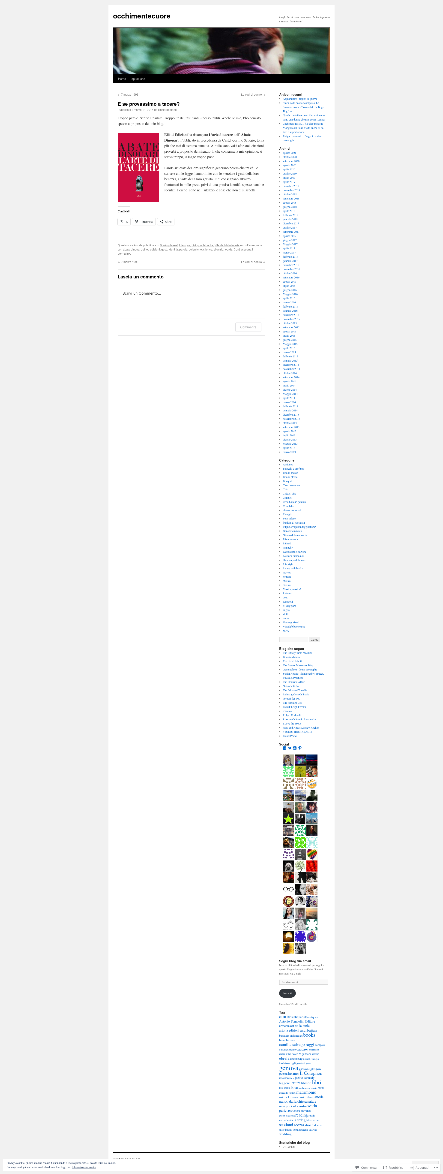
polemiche (195, 249)
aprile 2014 (289, 398)
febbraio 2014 (290, 406)
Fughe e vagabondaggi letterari (299, 526)
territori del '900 (291, 698)
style (281, 1129)
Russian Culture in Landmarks (299, 719)
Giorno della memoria (295, 535)
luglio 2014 (289, 385)
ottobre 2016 (290, 273)
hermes (293, 1073)
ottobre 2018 (290, 194)
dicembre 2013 (291, 414)
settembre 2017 (291, 231)
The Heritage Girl (292, 702)
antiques (313, 1017)
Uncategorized (291, 622)
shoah (309, 1125)
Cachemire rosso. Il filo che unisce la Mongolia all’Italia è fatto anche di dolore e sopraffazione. (303, 128)
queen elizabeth (287, 1115)
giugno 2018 (290, 206)
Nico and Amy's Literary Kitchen (301, 727)
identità (173, 249)
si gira (286, 610)
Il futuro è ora (290, 539)
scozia (299, 1124)
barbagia (284, 1036)
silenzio (218, 249)
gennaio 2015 (290, 360)
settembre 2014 (291, 377)
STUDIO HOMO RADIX (297, 731)
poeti (285, 597)
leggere (284, 1082)
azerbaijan (308, 1030)
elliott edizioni (151, 249)
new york (286, 1106)
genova (288, 1067)
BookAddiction (291, 657)
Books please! (169, 245)
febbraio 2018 (290, 215)
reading (301, 1115)
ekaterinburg (295, 1059)
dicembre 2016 (291, 265)
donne (315, 1054)
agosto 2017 (289, 236)
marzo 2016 (289, 302)
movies (287, 572)
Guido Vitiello (291, 686)
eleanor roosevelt (292, 510)
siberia (318, 1125)
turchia (304, 1129)
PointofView (290, 736)
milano (309, 1097)
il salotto (284, 1078)
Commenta (248, 327)
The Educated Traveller (295, 690)
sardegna (302, 1120)
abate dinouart (132, 249)
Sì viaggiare (289, 605)
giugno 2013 (290, 439)
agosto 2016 (289, 281)
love (294, 1087)
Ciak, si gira (289, 493)
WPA (286, 630)
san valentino (286, 1120)
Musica (287, 576)
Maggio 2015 (290, 344)
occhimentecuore (142, 16)
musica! (287, 580)
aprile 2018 (289, 211)
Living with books (202, 245)
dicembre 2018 (291, 186)
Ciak (285, 489)
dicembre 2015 (291, 315)
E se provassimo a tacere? (149, 103)
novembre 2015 (291, 319)
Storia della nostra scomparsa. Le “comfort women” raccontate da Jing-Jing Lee (303, 107)
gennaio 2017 (290, 261)
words (228, 249)
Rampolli (288, 601)
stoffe (286, 614)
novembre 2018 (291, 190)
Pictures (287, 593)
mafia (321, 1088)
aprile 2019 (289, 182)
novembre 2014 (291, 369)
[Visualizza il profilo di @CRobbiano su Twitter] (290, 748)
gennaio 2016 (290, 310)
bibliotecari (296, 1036)
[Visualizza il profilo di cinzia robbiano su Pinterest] (300, 748)
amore (285, 1016)
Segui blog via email (295, 961)
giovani (304, 1068)
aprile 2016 (289, 298)
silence (207, 249)
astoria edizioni (289, 1030)
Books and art (290, 472)
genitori (300, 1063)
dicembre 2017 (291, 223)
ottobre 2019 (290, 173)
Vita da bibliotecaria (227, 245)
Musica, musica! (292, 589)
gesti (164, 249)
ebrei (283, 1058)
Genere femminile (292, 531)
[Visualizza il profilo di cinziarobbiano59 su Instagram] (295, 748)
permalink (124, 253)
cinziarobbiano (167, 110)
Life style (184, 245)
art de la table (300, 1025)
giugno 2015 (290, 339)
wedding (285, 1134)
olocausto (299, 1106)
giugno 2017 (290, 240)
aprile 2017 (289, 248)
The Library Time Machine (297, 653)
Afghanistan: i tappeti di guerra (300, 98)
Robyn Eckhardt (292, 715)
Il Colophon (311, 1073)
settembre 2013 (291, 427)
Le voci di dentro (253, 94)
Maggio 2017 (290, 244)
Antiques (288, 464)
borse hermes (287, 1040)
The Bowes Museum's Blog (298, 665)
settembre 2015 (291, 327)
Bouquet (287, 481)
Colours (287, 497)
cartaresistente (287, 1049)
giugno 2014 (290, 389)
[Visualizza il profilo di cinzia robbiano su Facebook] (285, 748)
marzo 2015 (289, 352)
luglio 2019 (289, 177)
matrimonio (306, 1092)
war (315, 1129)
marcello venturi (287, 1092)
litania (287, 1088)
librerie (306, 1082)
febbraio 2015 (290, 356)
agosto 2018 (289, 202)
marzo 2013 (289, 452)
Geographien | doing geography (300, 669)
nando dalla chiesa (293, 1101)
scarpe (314, 1120)
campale (320, 1045)
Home (122, 78)
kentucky (288, 547)
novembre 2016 (291, 269)
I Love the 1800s (292, 723)
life (281, 1088)
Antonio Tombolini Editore (297, 1021)
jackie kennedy (304, 1077)
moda (319, 1096)
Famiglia (287, 514)
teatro (286, 618)
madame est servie (308, 1087)
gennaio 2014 (290, 410)
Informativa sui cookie (84, 1167)
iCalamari (288, 711)
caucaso (302, 1049)
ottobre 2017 (290, 227)
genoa (308, 1063)
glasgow (315, 1069)
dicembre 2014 (291, 364)
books (309, 1034)
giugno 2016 (290, 290)
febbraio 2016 (290, 306)
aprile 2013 (289, 448)
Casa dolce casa (291, 485)
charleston (314, 1049)
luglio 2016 (289, 285)
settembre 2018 (291, 198)
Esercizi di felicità (292, 661)
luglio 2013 (289, 435)
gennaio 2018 (290, 219)
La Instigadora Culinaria (296, 694)
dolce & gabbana (301, 1054)
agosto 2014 (289, 381)
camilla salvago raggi (296, 1044)
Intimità (287, 543)
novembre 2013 (291, 418)
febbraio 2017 (290, 256)
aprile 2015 (289, 348)
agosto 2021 (289, 152)
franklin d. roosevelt (294, 522)
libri (316, 1082)
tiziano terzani (292, 1130)
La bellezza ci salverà (294, 551)
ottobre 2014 (290, 373)
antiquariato (300, 1017)
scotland (286, 1124)
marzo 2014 (289, 402)
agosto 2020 (289, 165)
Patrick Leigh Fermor (294, 707)
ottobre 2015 (290, 323)
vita (311, 1129)
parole (183, 249)
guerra (283, 1073)
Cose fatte (288, 506)
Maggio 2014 (290, 393)
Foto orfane (289, 518)
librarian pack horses (294, 560)
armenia (284, 1025)
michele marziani (291, 1097)
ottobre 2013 (290, 423)
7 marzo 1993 (128, 94)
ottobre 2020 (290, 157)
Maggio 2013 (290, 443)
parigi (283, 1110)
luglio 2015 (289, 335)
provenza (306, 1111)
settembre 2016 (291, 277)
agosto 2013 (289, 431)
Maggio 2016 (290, 294)
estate (306, 1059)
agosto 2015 (289, 331)
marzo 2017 (289, 252)
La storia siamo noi (293, 556)
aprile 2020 (289, 169)
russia (311, 1115)
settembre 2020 (291, 161)
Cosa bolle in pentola (294, 502)
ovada (311, 1105)
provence (294, 1110)
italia (291, 1078)
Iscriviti (287, 993)
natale (311, 1101)
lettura (295, 1082)
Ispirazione (138, 78)
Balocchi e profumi (293, 468)
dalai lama (285, 1054)
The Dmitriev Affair (294, 682)
